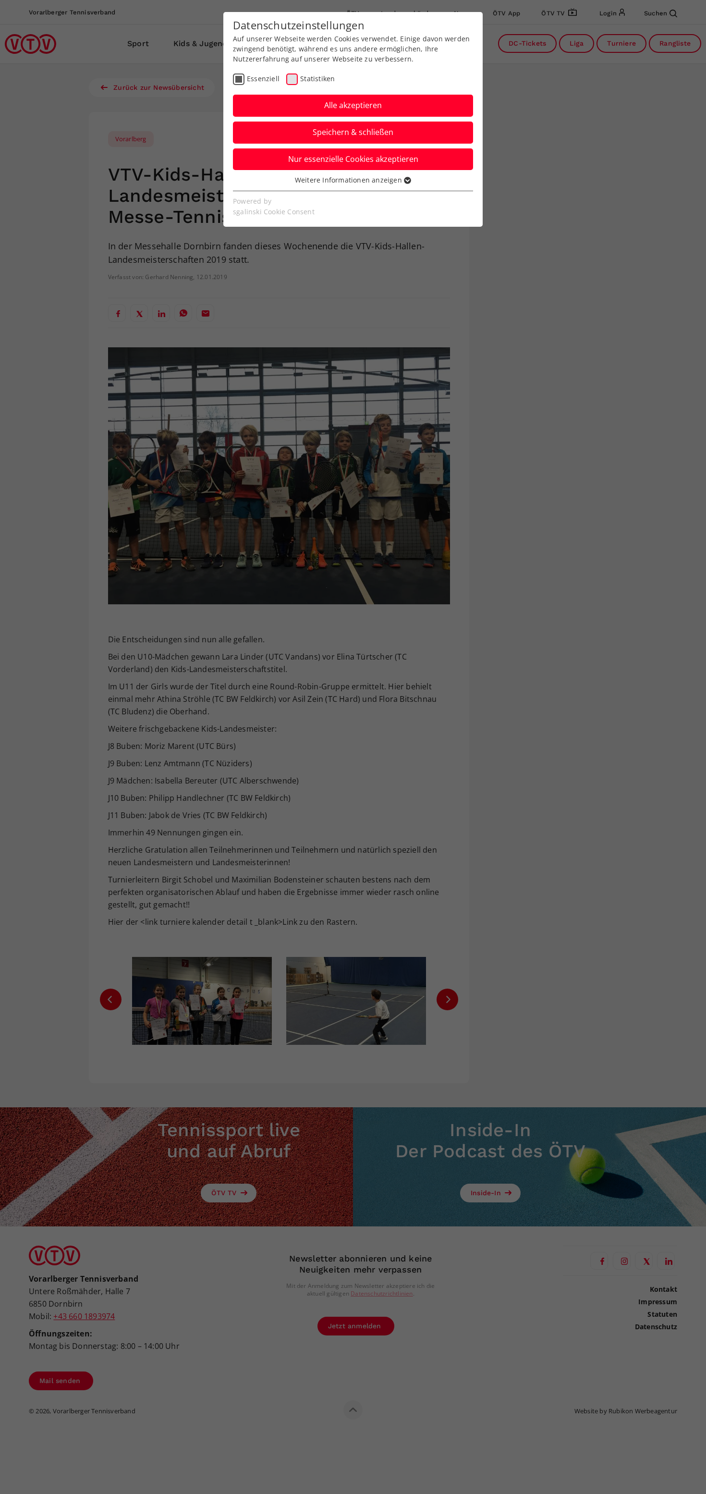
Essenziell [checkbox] (263, 78)
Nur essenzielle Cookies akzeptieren (353, 159)
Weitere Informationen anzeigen (349, 179)
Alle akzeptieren (353, 105)
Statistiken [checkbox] (317, 78)
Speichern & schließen (353, 132)
